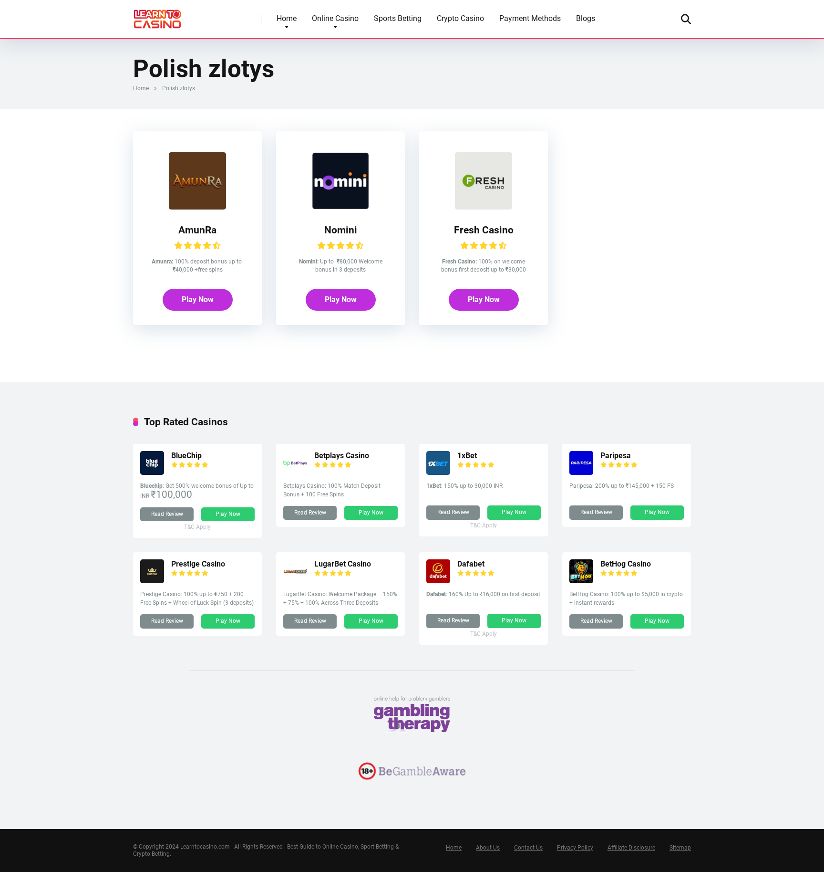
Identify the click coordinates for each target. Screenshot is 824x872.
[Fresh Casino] (483, 206)
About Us (488, 847)
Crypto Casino (460, 18)
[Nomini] (340, 206)
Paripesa (615, 455)
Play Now (198, 299)
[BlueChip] (152, 472)
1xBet (467, 455)
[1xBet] (438, 472)
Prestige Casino (198, 563)
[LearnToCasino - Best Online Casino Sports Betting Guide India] (157, 15)
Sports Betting (398, 18)
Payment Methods (530, 18)
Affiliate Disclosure (631, 847)
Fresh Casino (484, 230)
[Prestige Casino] (152, 580)
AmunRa (197, 230)
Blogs (585, 18)
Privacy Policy (575, 847)
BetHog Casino (625, 563)
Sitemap (680, 847)
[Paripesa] (581, 472)
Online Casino (335, 18)
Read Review (167, 514)
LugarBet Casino (342, 563)
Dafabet (470, 563)
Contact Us (528, 847)
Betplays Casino (341, 455)
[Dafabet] (438, 580)
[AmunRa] (197, 206)
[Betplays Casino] (295, 472)
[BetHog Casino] (581, 580)
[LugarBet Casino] (295, 580)
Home (287, 18)
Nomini (340, 230)
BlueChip (186, 455)
